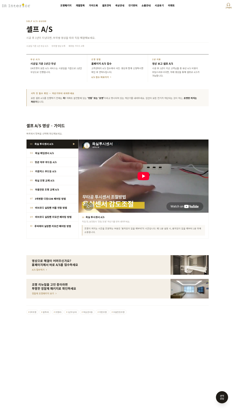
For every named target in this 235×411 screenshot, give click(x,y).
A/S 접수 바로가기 (100, 77)
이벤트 (171, 5)
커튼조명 (102, 312)
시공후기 (159, 5)
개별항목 (80, 5)
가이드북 (93, 5)
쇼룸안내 (146, 5)
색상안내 (119, 5)
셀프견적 (106, 5)
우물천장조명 (118, 312)
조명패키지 (66, 5)
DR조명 (32, 312)
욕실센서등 (87, 312)
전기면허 (132, 5)
